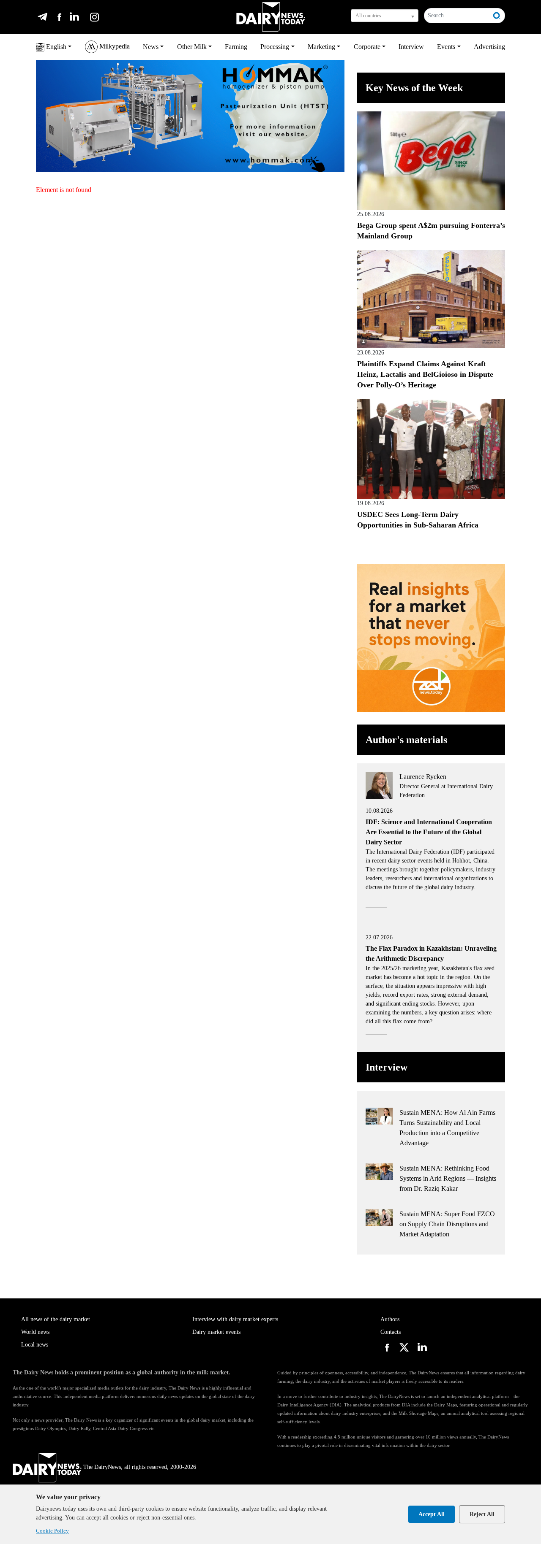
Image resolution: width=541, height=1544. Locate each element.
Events (446, 46)
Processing (274, 46)
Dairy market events (216, 1332)
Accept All (431, 1514)
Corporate (367, 46)
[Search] (497, 15)
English (55, 46)
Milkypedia (114, 46)
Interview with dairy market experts (235, 1319)
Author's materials (406, 739)
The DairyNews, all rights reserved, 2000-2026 (139, 1467)
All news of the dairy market (55, 1319)
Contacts (390, 1332)
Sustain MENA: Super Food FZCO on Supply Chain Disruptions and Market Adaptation (447, 1224)
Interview (411, 46)
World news (35, 1332)
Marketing (321, 46)
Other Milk (192, 46)
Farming (236, 46)
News (150, 46)
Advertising (489, 46)
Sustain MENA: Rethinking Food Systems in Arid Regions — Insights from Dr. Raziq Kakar (447, 1178)
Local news (34, 1344)
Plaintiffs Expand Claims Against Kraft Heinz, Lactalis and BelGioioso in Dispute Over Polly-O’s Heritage (425, 374)
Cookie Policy (52, 1531)
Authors (389, 1319)
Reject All (482, 1514)
